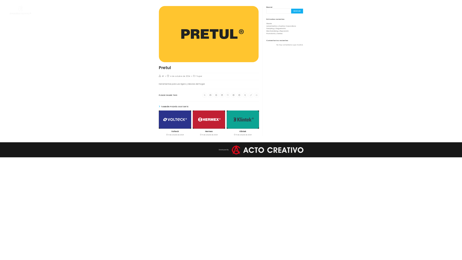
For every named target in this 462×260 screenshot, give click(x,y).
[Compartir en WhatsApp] (256, 95)
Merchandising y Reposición (277, 31)
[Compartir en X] (204, 95)
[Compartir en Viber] (227, 95)
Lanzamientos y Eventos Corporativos (281, 26)
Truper (199, 76)
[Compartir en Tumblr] (245, 95)
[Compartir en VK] (233, 95)
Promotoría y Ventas (274, 33)
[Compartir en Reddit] (239, 95)
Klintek (243, 131)
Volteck (175, 131)
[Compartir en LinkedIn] (222, 95)
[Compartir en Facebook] (210, 95)
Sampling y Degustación (276, 28)
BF (163, 76)
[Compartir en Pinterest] (216, 95)
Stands (269, 23)
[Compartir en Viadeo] (250, 95)
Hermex (209, 131)
